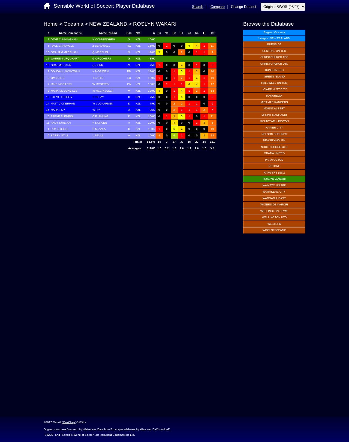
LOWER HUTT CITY (274, 89)
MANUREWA (274, 95)
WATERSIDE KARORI (274, 204)
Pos (129, 32)
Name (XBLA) (108, 32)
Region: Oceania (274, 32)
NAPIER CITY (274, 127)
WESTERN (274, 223)
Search (197, 7)
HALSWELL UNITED (274, 82)
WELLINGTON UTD (274, 217)
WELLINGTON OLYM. (274, 211)
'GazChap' (69, 422)
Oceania (73, 24)
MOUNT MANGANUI (274, 115)
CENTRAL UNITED (274, 50)
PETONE (274, 166)
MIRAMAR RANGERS (274, 102)
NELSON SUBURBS (274, 134)
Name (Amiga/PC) (70, 32)
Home (51, 24)
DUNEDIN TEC (274, 69)
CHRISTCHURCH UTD (274, 63)
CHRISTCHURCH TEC (274, 57)
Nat (138, 32)
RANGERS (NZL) (274, 172)
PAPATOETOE (274, 159)
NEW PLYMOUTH (274, 140)
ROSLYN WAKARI (274, 178)
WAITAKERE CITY (274, 191)
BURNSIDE (274, 44)
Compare (217, 7)
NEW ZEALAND (108, 24)
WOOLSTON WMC (274, 230)
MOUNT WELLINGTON (274, 121)
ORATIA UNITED (274, 153)
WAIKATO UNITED (274, 185)
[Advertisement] (130, 195)
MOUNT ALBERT (274, 108)
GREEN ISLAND (274, 76)
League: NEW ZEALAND (274, 38)
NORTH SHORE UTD (274, 146)
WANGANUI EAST (274, 198)
